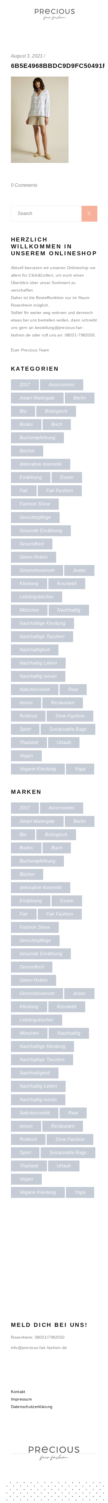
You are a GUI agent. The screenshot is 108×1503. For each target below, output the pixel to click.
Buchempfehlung (38, 437)
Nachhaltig (68, 610)
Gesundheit (32, 543)
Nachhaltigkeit (35, 649)
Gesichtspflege (35, 517)
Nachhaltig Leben (38, 663)
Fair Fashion (59, 490)
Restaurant (62, 702)
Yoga (80, 768)
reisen (26, 702)
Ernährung (31, 477)
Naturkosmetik (35, 689)
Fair (24, 490)
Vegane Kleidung (38, 768)
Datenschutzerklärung (32, 1406)
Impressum (21, 1399)
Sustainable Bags (68, 729)
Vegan (26, 755)
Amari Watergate (37, 397)
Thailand (29, 742)
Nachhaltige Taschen (42, 636)
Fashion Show (35, 503)
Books (26, 424)
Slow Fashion (69, 716)
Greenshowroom (37, 570)
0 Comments (24, 185)
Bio (23, 411)
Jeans (79, 570)
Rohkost (28, 716)
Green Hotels (34, 557)
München (29, 610)
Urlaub (64, 742)
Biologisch (56, 411)
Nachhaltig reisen (38, 676)
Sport (25, 729)
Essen (66, 477)
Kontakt (18, 1391)
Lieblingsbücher (37, 596)
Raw (73, 689)
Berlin (79, 397)
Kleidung (29, 583)
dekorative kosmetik (41, 464)
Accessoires (62, 384)
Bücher (27, 450)
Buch (56, 424)
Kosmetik (67, 583)
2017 (25, 384)
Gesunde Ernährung (41, 530)
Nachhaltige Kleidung (43, 623)
